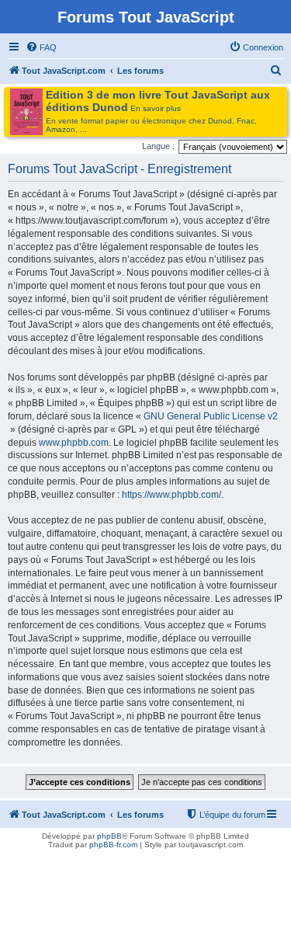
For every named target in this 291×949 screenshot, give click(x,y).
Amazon (60, 129)
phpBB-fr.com (113, 844)
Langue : (158, 146)
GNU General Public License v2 (211, 416)
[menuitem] (41, 47)
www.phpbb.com (74, 442)
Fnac (246, 120)
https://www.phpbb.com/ (171, 494)
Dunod (220, 120)
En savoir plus (155, 108)
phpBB (109, 836)
